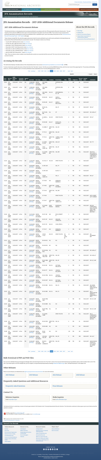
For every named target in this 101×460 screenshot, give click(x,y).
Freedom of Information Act (54, 454)
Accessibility (39, 454)
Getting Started (39, 428)
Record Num (10, 79)
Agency (26, 78)
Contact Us (94, 2)
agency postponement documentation (34, 371)
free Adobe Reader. (19, 413)
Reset (95, 74)
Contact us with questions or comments (11, 420)
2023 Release (33, 375)
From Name (58, 79)
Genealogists (23, 428)
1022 (48, 71)
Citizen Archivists (78, 2)
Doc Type (38, 79)
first (29, 71)
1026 (61, 71)
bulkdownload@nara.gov (59, 363)
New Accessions (55, 430)
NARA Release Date (15, 78)
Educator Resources (50, 9)
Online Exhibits (8, 441)
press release (26, 41)
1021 (45, 71)
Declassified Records (40, 435)
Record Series (80, 79)
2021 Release (80, 375)
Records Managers (24, 435)
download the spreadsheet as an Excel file (52, 64)
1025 (58, 71)
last (72, 71)
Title (65, 79)
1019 (39, 71)
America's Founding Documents (89, 9)
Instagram (48, 449)
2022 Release (57, 375)
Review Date (85, 79)
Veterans (22, 436)
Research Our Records (12, 9)
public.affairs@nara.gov (61, 399)
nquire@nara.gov (13, 399)
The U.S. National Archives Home (22, 4)
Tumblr (50, 449)
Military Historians (24, 430)
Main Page (80, 30)
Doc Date (31, 79)
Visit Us (70, 9)
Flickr (57, 449)
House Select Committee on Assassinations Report (84, 36)
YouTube (53, 449)
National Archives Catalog (10, 433)
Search (94, 4)
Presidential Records (9, 435)
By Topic (6, 428)
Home (6, 16)
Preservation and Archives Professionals (25, 433)
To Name (51, 79)
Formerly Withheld (21, 79)
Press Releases (58, 386)
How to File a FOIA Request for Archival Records (42, 440)
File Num (44, 79)
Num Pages (69, 79)
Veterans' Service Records (31, 9)
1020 (42, 71)
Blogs (55, 449)
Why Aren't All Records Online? (42, 438)
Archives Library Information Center (10, 439)
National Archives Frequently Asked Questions (42, 431)
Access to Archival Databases (11, 437)
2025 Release (10, 375)
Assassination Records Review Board (86, 39)
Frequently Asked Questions (15, 386)
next (69, 71)
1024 (55, 71)
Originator (75, 79)
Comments (92, 79)
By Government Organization (11, 432)
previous (33, 71)
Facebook (44, 449)
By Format (7, 430)
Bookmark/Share (87, 2)
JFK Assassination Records (23, 16)
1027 (64, 71)
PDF (31, 83)
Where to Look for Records (41, 436)
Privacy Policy (45, 454)
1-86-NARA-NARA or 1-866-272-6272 (50, 458)
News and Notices (55, 428)
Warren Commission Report (84, 34)
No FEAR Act (63, 454)
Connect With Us (50, 447)
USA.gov (68, 454)
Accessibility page (36, 414)
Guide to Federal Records (41, 433)
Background (80, 32)
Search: (72, 74)
